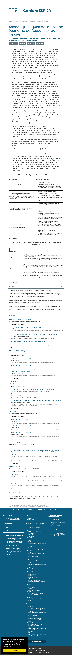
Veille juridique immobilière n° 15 (21, 359)
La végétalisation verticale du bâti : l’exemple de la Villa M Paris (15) (32, 389)
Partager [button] (40, 44)
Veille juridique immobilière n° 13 (21, 372)
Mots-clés (31, 519)
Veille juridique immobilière (58, 522)
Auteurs (30, 518)
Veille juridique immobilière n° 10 (21, 419)
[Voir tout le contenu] (58, 509)
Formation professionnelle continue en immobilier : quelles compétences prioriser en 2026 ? (14, 548)
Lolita (52, 38)
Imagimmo (54, 521)
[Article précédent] (58, 20)
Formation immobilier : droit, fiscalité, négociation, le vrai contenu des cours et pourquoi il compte (14, 540)
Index (39, 509)
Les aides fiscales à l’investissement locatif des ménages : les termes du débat (36, 400)
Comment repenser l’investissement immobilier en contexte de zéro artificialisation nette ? (32, 328)
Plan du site (29, 650)
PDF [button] (14, 44)
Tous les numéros (35, 641)
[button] (55, 509)
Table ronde (15, 394)
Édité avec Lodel (40, 652)
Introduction (15, 454)
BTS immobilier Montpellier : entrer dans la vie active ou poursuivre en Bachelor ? (14, 553)
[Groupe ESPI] (57, 534)
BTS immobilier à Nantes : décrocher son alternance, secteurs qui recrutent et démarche (14, 535)
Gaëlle (40, 38)
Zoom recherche (55, 525)
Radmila (20, 40)
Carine (14, 411)
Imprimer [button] (23, 44)
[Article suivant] (61, 20)
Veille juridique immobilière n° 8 (21, 432)
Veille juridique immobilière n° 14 (21, 365)
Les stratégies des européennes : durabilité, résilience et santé (34, 334)
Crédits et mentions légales (13, 519)
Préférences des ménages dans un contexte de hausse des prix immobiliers (35, 450)
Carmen (20, 38)
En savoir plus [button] (7, 646)
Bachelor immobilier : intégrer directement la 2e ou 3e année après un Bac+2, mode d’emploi (14, 544)
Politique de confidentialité (12, 518)
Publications (31, 509)
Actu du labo (48, 509)
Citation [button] (31, 44)
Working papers (55, 519)
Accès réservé (48, 652)
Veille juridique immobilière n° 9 (21, 426)
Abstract (14, 459)
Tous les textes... (16, 347)
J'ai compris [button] (15, 650)
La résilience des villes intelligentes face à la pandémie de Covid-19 (32, 341)
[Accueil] (13, 509)
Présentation (20, 509)
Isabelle (32, 40)
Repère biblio (54, 524)
